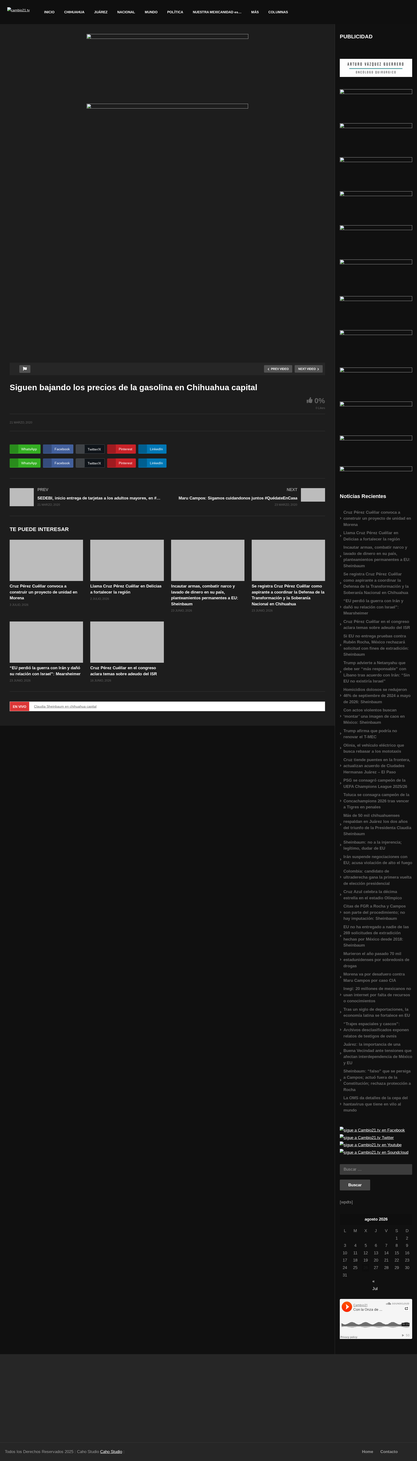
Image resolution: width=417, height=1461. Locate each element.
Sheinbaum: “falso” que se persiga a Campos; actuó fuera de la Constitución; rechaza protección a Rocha (377, 1080)
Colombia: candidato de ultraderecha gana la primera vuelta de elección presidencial (377, 877)
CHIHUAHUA (74, 12)
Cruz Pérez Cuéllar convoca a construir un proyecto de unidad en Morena (43, 592)
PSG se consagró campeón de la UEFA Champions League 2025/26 (375, 783)
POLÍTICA (175, 12)
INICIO (49, 12)
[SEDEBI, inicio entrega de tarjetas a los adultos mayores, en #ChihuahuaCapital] (86, 497)
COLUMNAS (278, 12)
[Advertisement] (52, 1396)
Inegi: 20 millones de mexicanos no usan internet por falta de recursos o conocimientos (377, 994)
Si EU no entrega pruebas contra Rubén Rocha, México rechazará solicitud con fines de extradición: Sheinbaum (376, 645)
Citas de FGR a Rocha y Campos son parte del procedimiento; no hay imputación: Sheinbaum (374, 912)
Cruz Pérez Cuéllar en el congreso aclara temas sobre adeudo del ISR (376, 624)
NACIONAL (126, 12)
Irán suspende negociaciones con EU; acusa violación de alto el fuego (377, 859)
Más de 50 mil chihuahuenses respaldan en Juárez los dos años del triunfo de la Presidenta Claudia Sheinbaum (377, 824)
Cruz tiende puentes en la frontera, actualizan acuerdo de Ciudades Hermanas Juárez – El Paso (376, 766)
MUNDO (151, 12)
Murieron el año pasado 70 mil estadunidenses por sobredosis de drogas (376, 959)
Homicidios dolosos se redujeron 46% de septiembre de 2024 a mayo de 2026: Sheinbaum (376, 695)
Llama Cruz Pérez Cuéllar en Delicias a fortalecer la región (371, 536)
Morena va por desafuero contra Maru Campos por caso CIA (374, 977)
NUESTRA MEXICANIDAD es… (217, 12)
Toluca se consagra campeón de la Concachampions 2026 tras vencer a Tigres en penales (376, 800)
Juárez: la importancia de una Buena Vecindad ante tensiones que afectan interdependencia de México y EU (377, 1053)
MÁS (255, 12)
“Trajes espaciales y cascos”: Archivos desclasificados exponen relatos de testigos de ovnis (376, 1030)
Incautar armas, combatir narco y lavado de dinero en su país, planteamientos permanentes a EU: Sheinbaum (376, 556)
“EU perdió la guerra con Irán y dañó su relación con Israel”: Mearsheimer (373, 607)
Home (367, 1451)
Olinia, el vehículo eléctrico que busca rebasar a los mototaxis (373, 748)
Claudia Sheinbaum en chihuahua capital (65, 706)
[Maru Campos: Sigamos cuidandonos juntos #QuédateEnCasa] (248, 497)
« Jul (375, 1281)
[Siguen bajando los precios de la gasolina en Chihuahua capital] (46, 560)
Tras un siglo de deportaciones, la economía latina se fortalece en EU (376, 1012)
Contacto (389, 1451)
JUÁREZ (101, 12)
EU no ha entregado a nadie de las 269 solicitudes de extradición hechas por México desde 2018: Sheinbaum (376, 936)
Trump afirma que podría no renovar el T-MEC (370, 734)
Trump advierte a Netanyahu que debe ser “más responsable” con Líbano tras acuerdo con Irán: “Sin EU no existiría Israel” (376, 672)
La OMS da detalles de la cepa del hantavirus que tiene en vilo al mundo (375, 1104)
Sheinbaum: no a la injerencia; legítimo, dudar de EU (372, 845)
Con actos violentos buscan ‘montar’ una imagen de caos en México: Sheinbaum (374, 716)
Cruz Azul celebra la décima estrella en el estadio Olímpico (372, 894)
